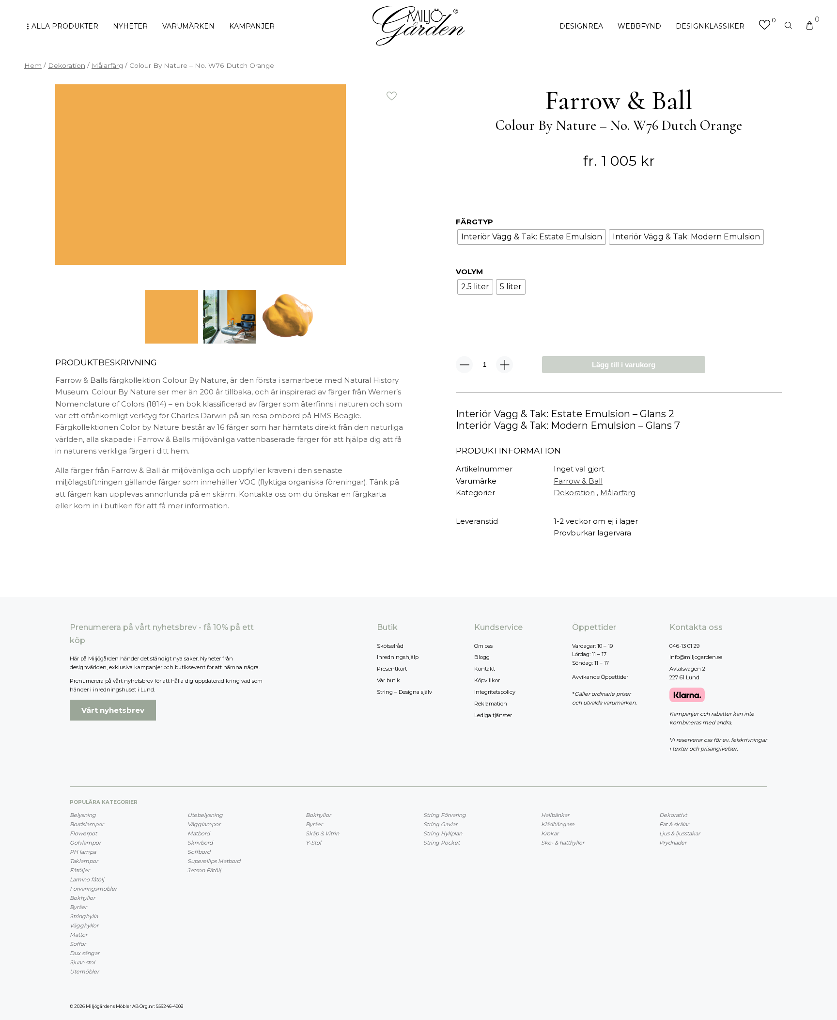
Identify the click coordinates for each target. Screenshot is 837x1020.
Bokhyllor (82, 897)
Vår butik (388, 680)
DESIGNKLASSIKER (710, 26)
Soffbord (198, 851)
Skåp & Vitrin (322, 833)
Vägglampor (203, 824)
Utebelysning (205, 815)
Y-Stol (313, 842)
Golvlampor (85, 842)
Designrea (581, 26)
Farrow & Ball (578, 481)
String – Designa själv (404, 692)
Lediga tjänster (493, 715)
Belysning (83, 815)
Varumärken (188, 26)
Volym (469, 271)
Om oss (483, 646)
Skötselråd (390, 646)
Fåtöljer (80, 870)
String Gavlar (440, 824)
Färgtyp (474, 221)
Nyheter (130, 26)
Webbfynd (639, 26)
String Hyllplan (442, 833)
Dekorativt (673, 815)
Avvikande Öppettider (600, 677)
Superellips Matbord (213, 861)
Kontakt (484, 668)
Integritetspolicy (494, 692)
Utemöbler (84, 971)
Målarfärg (107, 65)
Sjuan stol (82, 962)
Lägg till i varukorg (623, 365)
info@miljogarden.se (695, 657)
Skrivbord (200, 842)
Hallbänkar (555, 815)
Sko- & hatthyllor (562, 842)
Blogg (482, 657)
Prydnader (672, 842)
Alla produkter (64, 26)
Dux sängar (84, 953)
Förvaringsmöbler (93, 888)
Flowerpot (83, 833)
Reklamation (490, 703)
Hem (33, 65)
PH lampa (83, 851)
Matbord (198, 833)
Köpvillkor (487, 680)
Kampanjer (252, 26)
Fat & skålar (674, 824)
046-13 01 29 (684, 646)
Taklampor (84, 861)
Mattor (78, 934)
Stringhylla (84, 916)
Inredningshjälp (397, 657)
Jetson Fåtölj (204, 870)
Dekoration (66, 65)
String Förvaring (444, 815)
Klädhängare (557, 824)
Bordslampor (87, 824)
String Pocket (441, 842)
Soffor (78, 944)
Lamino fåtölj (87, 879)
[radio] (531, 237)
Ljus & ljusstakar (679, 833)
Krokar (549, 833)
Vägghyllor (84, 925)
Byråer (78, 907)
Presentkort (392, 668)
